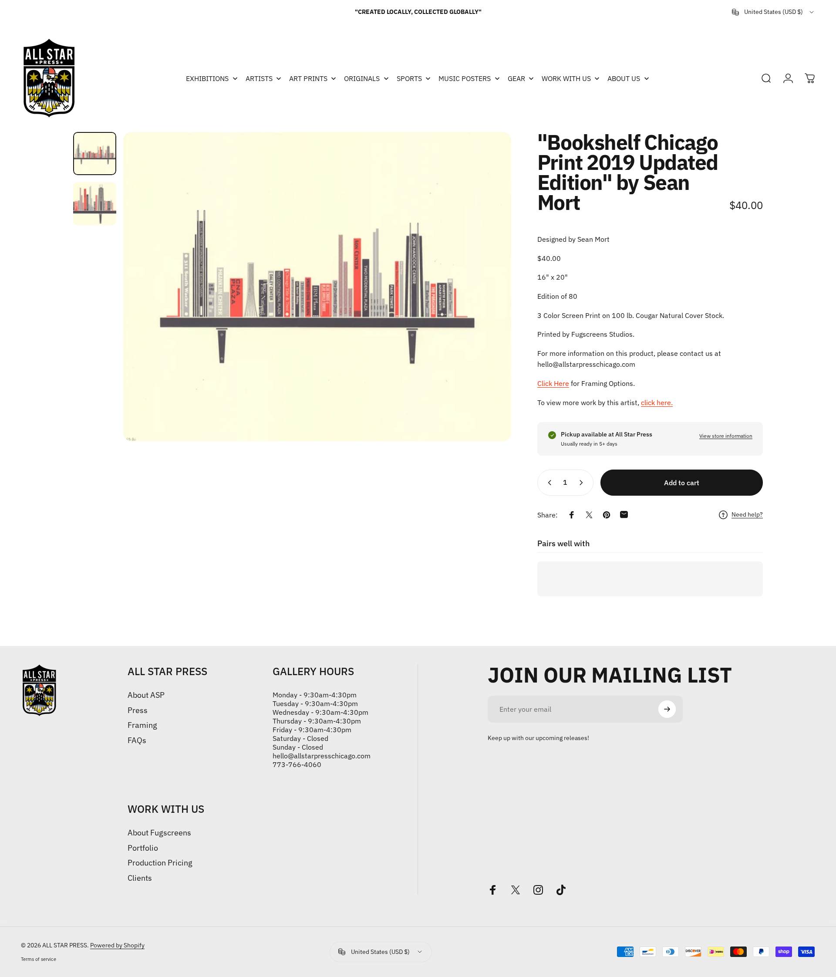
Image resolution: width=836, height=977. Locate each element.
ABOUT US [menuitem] (623, 78)
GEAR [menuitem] (516, 78)
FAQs (137, 740)
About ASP (146, 695)
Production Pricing (160, 863)
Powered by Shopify (117, 945)
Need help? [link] (747, 514)
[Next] (488, 286)
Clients (140, 878)
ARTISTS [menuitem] (259, 78)
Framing (142, 725)
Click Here (553, 383)
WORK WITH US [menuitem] (566, 78)
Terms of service (38, 959)
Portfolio (143, 848)
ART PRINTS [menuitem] (308, 78)
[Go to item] (94, 153)
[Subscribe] (667, 709)
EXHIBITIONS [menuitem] (207, 78)
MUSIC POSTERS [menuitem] (464, 78)
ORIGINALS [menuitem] (362, 78)
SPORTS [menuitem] (409, 78)
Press (138, 710)
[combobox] (773, 12)
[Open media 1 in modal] (317, 286)
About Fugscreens (159, 833)
